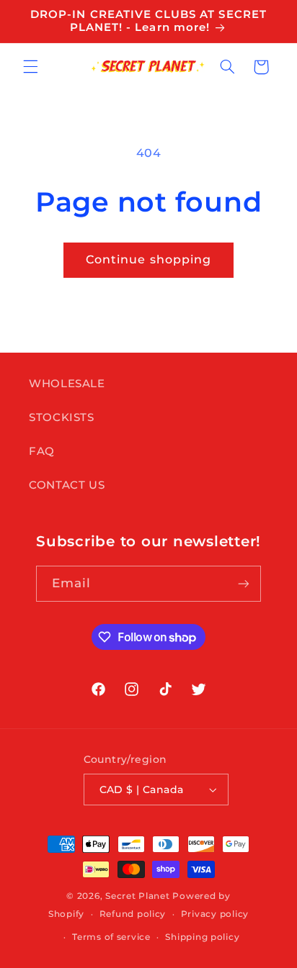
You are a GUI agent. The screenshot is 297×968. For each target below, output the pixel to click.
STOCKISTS (61, 417)
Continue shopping (148, 259)
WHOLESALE (67, 383)
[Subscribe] (243, 583)
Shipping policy (202, 937)
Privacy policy (215, 914)
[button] (30, 66)
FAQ (42, 451)
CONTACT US (67, 485)
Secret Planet (137, 896)
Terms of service (111, 937)
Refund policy (133, 914)
